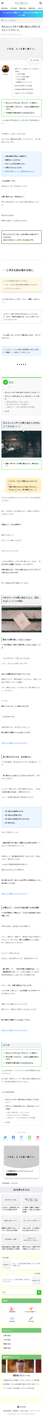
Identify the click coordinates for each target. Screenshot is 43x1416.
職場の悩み (22, 8)
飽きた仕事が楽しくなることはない (18, 402)
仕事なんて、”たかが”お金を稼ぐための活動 (20, 407)
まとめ (7, 411)
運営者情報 (12, 1311)
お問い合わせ (24, 1411)
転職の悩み (32, 8)
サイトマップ (35, 1411)
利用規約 (15, 1411)
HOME (22, 1407)
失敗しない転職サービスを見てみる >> (15, 743)
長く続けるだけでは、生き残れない (18, 404)
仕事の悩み (4, 8)
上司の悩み (13, 8)
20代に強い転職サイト (31, 1311)
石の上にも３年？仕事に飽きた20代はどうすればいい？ (22, 392)
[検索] (39, 1292)
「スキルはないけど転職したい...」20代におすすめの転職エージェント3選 (21, 14)
